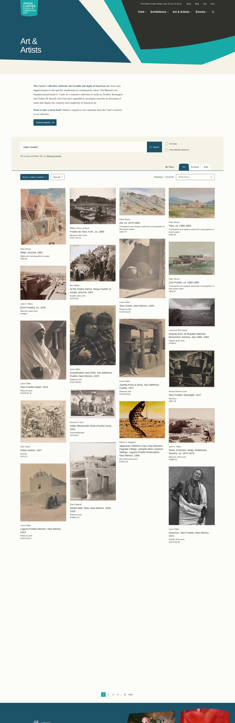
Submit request (43, 122)
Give (213, 4)
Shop (188, 4)
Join (205, 4)
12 (125, 694)
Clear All (57, 177)
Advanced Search (54, 156)
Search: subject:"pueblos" (34, 177)
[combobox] (83, 147)
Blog (197, 4)
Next (131, 694)
